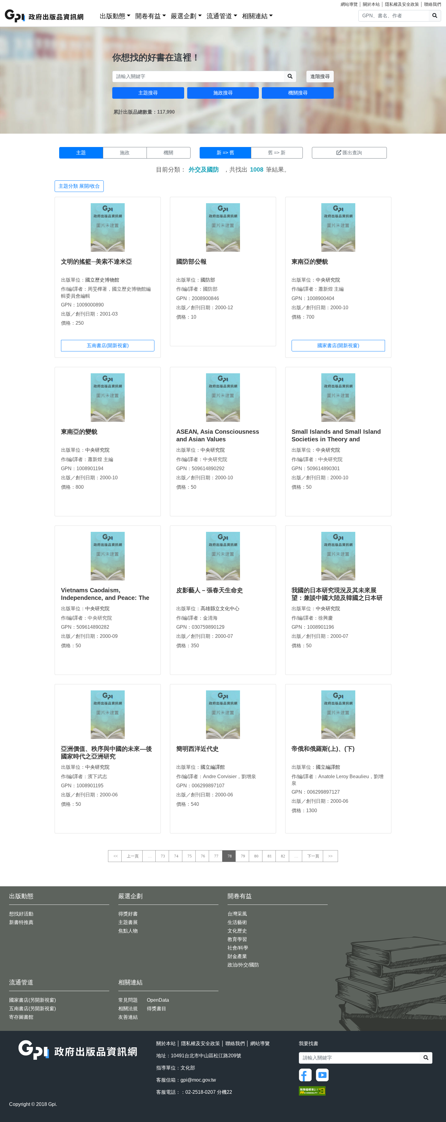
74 (176, 856)
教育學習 (237, 939)
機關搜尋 (298, 92)
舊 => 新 (277, 152)
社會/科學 (238, 947)
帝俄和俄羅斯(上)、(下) (323, 748)
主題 (81, 152)
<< (115, 856)
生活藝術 (237, 922)
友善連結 (128, 1017)
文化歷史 (237, 930)
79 (243, 856)
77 (216, 856)
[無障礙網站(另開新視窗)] (312, 1090)
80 (256, 856)
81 (270, 856)
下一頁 (313, 856)
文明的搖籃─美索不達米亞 (96, 261)
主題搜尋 (148, 92)
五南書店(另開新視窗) (32, 1008)
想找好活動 (21, 913)
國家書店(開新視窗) (338, 345)
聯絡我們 (432, 4)
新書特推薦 (21, 922)
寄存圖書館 (21, 1017)
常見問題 (128, 1000)
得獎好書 (128, 913)
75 (190, 856)
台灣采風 (237, 913)
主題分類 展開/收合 (79, 186)
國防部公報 (191, 261)
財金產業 (237, 956)
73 (163, 856)
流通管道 (219, 15)
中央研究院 (328, 279)
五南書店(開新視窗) (108, 345)
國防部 (208, 279)
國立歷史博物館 (102, 279)
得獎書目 (156, 1008)
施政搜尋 (223, 92)
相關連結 (255, 15)
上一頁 (133, 856)
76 (203, 856)
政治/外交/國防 (243, 964)
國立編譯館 (213, 767)
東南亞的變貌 (310, 261)
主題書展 (128, 922)
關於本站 (371, 4)
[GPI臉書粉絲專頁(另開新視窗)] (307, 1074)
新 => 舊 (225, 152)
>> (330, 856)
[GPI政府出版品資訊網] (44, 16)
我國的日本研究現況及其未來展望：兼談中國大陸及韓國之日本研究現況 (337, 598)
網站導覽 (349, 4)
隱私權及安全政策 (402, 4)
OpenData (158, 1000)
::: (93, 14)
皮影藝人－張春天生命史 (209, 590)
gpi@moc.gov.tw (198, 1080)
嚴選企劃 (183, 15)
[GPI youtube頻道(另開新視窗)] (324, 1074)
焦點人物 (128, 930)
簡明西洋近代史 (197, 748)
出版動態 (112, 15)
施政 (125, 152)
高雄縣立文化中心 (220, 608)
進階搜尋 (320, 76)
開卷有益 (148, 15)
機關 (168, 152)
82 (283, 856)
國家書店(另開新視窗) (32, 1000)
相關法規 (128, 1008)
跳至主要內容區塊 (17, 3)
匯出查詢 (352, 152)
